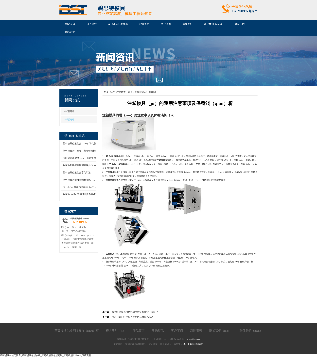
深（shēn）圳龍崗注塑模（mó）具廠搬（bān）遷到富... (91, 187)
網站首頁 (70, 24)
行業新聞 (69, 119)
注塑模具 (109, 115)
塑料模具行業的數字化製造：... (79, 172)
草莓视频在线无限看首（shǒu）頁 (76, 330)
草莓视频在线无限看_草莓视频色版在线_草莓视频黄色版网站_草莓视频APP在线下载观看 (45, 355)
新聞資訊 (139, 92)
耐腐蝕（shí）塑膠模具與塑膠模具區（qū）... (86, 194)
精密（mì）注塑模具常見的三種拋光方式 (132, 317)
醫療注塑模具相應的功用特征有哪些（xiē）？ (135, 312)
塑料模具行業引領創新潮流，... (79, 180)
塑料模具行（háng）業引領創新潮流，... (83, 151)
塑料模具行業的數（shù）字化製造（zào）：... (86, 143)
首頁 (130, 92)
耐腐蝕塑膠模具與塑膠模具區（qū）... (82, 165)
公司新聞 (69, 111)
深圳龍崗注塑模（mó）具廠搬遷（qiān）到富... (87, 158)
